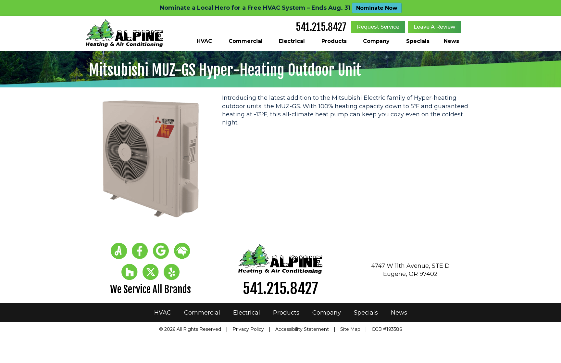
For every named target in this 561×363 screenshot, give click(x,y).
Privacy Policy (248, 329)
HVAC (204, 41)
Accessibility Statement (302, 329)
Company (376, 41)
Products (334, 41)
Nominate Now (376, 8)
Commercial (246, 41)
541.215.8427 (321, 27)
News (451, 41)
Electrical (292, 41)
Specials (418, 41)
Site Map (350, 329)
